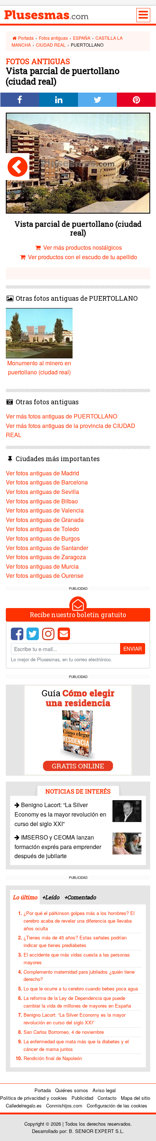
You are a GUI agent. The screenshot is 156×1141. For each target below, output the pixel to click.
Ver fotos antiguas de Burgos (43, 538)
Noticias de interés (78, 791)
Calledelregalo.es (24, 1105)
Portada (25, 38)
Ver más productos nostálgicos (82, 247)
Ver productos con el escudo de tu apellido (81, 257)
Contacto (107, 1097)
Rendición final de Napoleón (53, 1058)
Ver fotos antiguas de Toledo (42, 529)
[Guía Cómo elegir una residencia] (78, 729)
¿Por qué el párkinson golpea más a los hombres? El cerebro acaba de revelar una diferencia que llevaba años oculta (79, 921)
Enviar (132, 648)
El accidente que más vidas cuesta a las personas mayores (77, 958)
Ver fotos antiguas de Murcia (42, 566)
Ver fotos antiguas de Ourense (44, 575)
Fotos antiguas (53, 38)
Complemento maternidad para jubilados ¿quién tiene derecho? (79, 975)
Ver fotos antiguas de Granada (45, 519)
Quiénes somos (71, 1090)
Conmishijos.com (64, 1105)
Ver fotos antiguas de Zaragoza (46, 557)
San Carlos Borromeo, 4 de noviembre (64, 1031)
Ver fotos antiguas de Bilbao (42, 501)
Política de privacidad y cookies (33, 1097)
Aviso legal (104, 1090)
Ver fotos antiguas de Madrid (42, 473)
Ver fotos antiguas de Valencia (45, 510)
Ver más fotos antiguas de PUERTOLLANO (61, 416)
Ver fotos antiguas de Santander (47, 548)
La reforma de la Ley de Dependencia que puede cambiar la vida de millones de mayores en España (77, 1001)
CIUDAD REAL (51, 45)
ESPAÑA (81, 38)
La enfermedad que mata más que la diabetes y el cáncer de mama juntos (76, 1045)
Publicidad (82, 1097)
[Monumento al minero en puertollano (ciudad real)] (17, 166)
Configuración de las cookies (117, 1105)
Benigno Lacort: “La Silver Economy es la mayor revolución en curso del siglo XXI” (60, 814)
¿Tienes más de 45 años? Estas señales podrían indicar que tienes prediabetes (75, 941)
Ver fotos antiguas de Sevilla (42, 491)
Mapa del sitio (135, 1097)
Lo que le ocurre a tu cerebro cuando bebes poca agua (81, 988)
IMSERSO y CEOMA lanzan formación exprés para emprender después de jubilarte (58, 846)
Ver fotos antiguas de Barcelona (47, 482)
